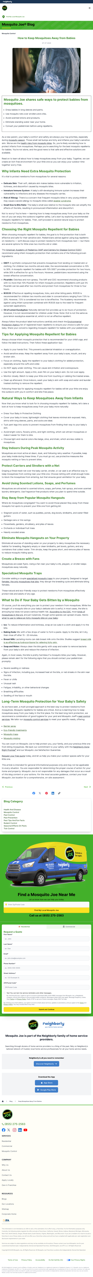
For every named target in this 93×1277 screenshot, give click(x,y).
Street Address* (10, 973)
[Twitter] (40, 793)
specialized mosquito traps (39, 578)
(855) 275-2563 (53, 915)
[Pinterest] (46, 793)
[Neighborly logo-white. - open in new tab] (7, 2)
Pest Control (9, 815)
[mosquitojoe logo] (46, 1114)
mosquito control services (35, 719)
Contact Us (7, 1175)
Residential (25, 927)
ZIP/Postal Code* (10, 983)
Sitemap (5, 1209)
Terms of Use (13, 1260)
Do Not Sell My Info (56, 1260)
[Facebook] (33, 793)
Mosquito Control (9, 33)
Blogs (4, 1199)
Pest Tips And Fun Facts (14, 820)
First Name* (8, 934)
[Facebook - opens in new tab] (3, 1130)
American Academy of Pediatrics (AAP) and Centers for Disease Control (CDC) (44, 250)
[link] (59, 793)
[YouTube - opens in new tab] (25, 1130)
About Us (6, 1170)
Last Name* (8, 944)
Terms (12, 999)
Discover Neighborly (45, 1064)
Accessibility (40, 1260)
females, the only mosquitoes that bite (20, 581)
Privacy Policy (21, 999)
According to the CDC (60, 612)
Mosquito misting (12, 738)
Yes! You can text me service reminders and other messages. (29, 993)
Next (86, 787)
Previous (9, 787)
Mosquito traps (11, 734)
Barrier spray (10, 726)
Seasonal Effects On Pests (15, 826)
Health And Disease (12, 809)
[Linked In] (52, 793)
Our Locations (8, 1204)
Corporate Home (9, 1214)
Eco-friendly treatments (15, 730)
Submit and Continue (46, 1009)
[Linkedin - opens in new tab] (20, 1130)
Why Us (5, 1165)
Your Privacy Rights (78, 1260)
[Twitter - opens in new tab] (9, 1130)
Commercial (70, 927)
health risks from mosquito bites (36, 143)
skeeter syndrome (62, 201)
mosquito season (17, 140)
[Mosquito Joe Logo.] (33, 1024)
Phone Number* (9, 963)
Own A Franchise (9, 1185)
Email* (6, 954)
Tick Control (9, 828)
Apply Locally (7, 1180)
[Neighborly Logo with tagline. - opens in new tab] (54, 1024)
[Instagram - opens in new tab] (14, 1130)
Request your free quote (13, 756)
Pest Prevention (10, 818)
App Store (48, 1083)
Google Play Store (48, 1090)
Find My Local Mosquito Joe (46, 910)
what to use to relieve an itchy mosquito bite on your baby (30, 618)
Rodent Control (10, 823)
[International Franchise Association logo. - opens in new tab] (6, 1220)
